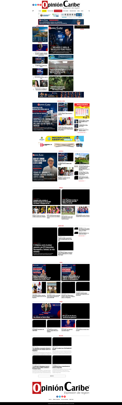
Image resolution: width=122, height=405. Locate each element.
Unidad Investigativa (73, 10)
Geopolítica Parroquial (58, 10)
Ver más (82, 10)
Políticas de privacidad (64, 399)
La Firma (78, 10)
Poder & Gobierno (65, 10)
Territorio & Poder (50, 10)
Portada (40, 10)
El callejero (44, 10)
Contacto (50, 399)
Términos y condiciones (56, 399)
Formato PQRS (71, 399)
